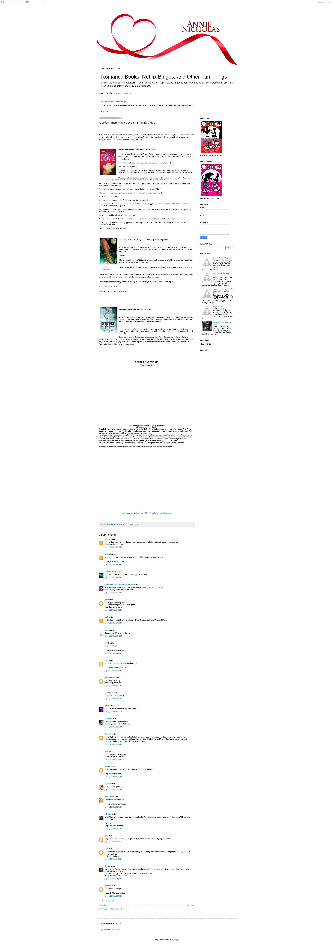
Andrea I (108, 554)
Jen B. (106, 617)
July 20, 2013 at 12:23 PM (114, 727)
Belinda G (108, 814)
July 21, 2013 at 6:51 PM (113, 896)
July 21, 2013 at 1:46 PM (113, 859)
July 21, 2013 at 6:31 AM (113, 807)
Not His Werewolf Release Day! (113, 101)
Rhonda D (108, 539)
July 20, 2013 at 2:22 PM (113, 744)
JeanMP (107, 600)
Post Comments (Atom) (117, 909)
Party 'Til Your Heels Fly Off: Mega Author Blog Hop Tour (223, 291)
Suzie (106, 849)
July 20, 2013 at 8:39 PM (113, 759)
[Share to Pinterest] (140, 524)
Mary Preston (109, 797)
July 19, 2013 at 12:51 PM (114, 577)
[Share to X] (135, 524)
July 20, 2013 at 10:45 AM (114, 712)
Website (109, 93)
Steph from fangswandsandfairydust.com (120, 585)
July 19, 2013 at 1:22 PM (113, 593)
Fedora (107, 660)
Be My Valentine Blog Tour (222, 258)
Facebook (127, 93)
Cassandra (108, 719)
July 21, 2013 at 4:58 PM (113, 879)
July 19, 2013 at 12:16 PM (114, 547)
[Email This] (130, 524)
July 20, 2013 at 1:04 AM (113, 653)
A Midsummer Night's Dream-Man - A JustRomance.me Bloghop (147, 513)
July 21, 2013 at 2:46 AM (113, 790)
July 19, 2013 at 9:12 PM (113, 623)
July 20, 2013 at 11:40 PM (114, 777)
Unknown (108, 734)
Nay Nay (108, 866)
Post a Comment (108, 901)
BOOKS (118, 93)
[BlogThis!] (133, 524)
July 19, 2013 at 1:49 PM (113, 610)
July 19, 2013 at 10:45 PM (114, 636)
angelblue (108, 784)
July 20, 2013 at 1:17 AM (113, 686)
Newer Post (103, 905)
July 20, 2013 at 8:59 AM (113, 699)
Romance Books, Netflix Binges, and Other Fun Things (164, 77)
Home (101, 93)
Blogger (176, 940)
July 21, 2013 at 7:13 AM (113, 829)
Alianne (107, 630)
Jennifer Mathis (110, 678)
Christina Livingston (112, 571)
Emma (107, 706)
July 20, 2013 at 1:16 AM (113, 671)
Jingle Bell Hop (218, 307)
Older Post (190, 905)
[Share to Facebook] (138, 524)
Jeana (107, 836)
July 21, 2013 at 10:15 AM (114, 842)
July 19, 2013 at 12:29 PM (114, 564)
